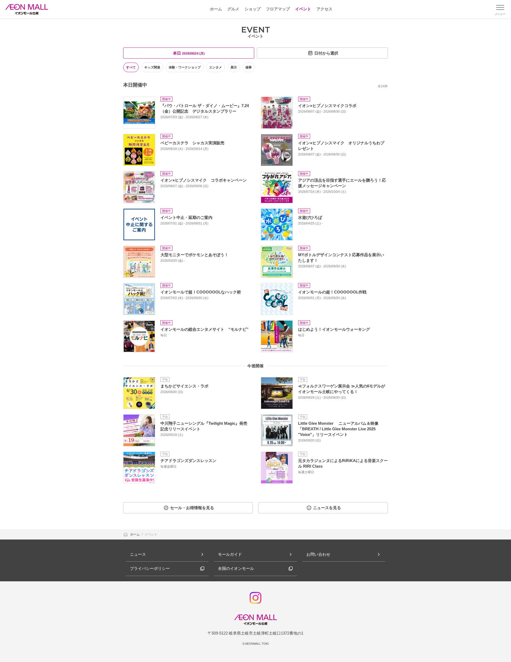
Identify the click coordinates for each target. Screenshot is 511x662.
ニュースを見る (327, 507)
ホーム (135, 534)
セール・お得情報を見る (192, 507)
